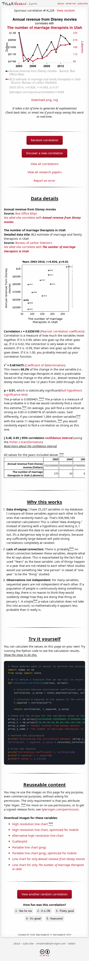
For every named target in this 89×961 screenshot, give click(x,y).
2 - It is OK (44, 910)
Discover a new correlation (44, 153)
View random (66, 10)
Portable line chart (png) (29, 847)
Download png (41, 100)
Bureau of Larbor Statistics (33, 243)
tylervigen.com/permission (60, 809)
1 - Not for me (23, 910)
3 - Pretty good (65, 910)
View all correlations (45, 164)
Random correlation (44, 140)
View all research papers (45, 172)
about (61, 3)
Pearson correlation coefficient (62, 331)
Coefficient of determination (44, 365)
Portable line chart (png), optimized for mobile (44, 853)
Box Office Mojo (26, 213)
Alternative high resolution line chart (38, 836)
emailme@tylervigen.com (51, 943)
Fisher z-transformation (25, 442)
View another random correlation (44, 894)
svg (55, 100)
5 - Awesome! (55, 918)
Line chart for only (48, 859)
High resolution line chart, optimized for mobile (45, 830)
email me (71, 3)
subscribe (82, 3)
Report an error (44, 181)
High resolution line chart (30, 824)
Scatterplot (19, 841)
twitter (72, 943)
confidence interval (59, 438)
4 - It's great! (33, 918)
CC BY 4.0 (44, 955)
